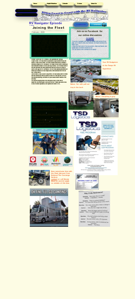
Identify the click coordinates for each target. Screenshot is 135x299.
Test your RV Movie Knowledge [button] (44, 106)
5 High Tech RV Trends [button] (41, 122)
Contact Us (81, 24)
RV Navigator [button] (90, 38)
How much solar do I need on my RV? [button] (47, 119)
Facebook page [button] (90, 40)
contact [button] (54, 179)
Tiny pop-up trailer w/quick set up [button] (45, 125)
